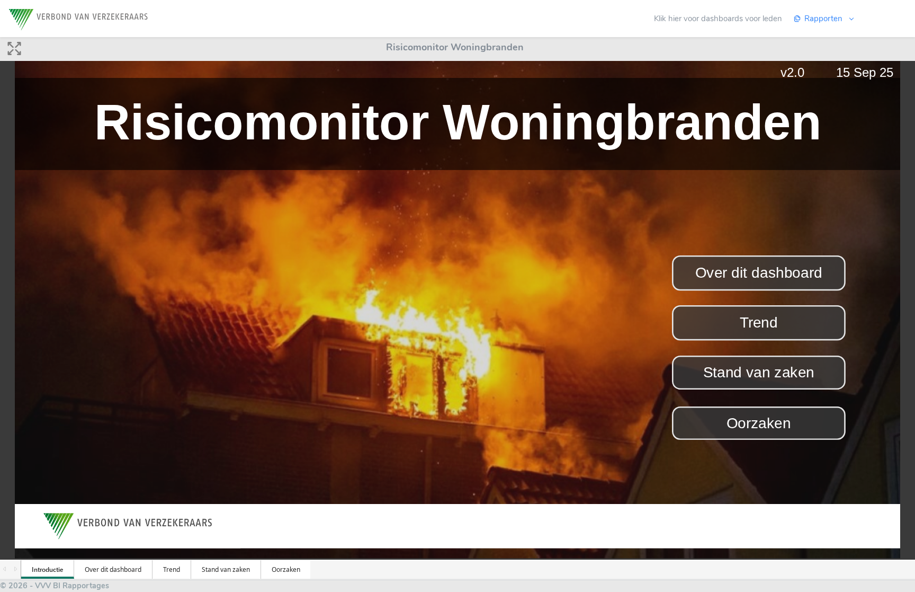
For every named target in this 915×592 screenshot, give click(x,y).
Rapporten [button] (824, 18)
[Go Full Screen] (14, 51)
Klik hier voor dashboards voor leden (718, 18)
